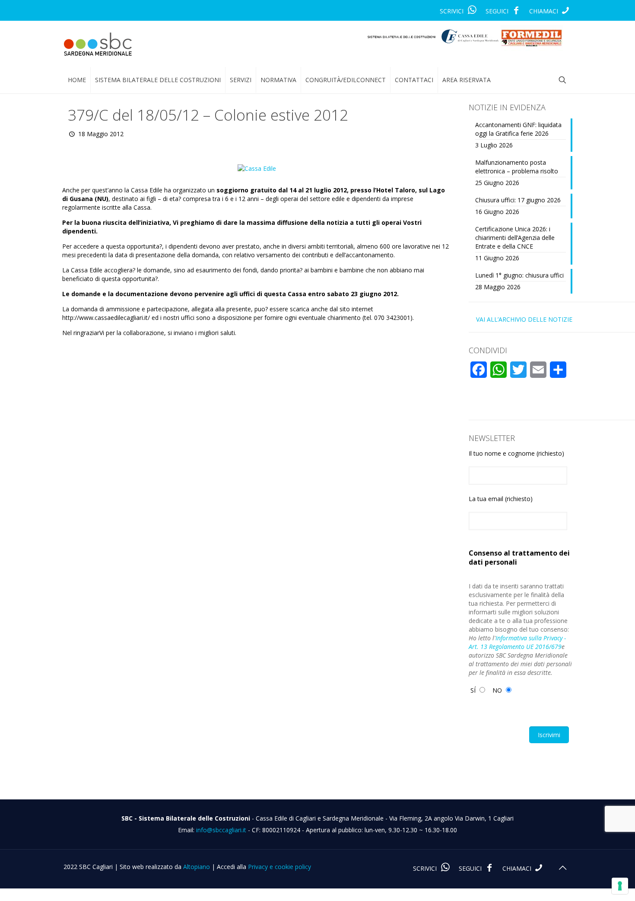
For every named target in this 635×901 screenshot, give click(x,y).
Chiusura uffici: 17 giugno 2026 (518, 200)
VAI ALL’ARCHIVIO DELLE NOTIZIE (524, 319)
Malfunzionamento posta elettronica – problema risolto (516, 166)
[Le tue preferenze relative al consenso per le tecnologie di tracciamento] (620, 886)
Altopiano (196, 867)
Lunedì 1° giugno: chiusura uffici (519, 275)
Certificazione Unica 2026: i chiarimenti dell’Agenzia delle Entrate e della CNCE (515, 237)
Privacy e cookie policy (279, 867)
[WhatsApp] (472, 10)
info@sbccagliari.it (221, 830)
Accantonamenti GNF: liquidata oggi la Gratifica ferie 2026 (518, 129)
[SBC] (98, 44)
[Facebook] (516, 10)
